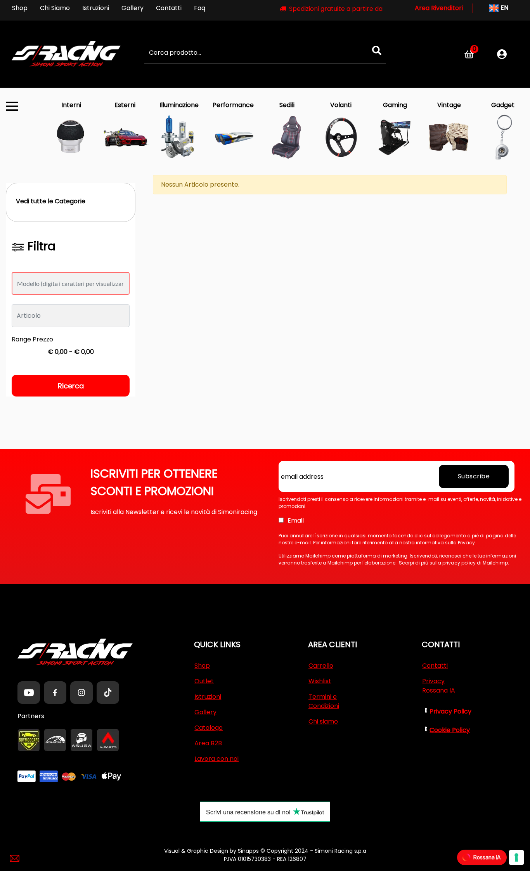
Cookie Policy (450, 730)
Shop (20, 7)
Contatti (169, 7)
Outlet (204, 681)
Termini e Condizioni (323, 701)
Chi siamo (323, 721)
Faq (199, 7)
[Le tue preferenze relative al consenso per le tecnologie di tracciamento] (516, 857)
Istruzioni (95, 7)
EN (503, 7)
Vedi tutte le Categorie (50, 201)
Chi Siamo (55, 7)
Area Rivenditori (439, 7)
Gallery (132, 7)
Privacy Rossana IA (438, 686)
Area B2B (208, 743)
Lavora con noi (216, 758)
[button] (376, 50)
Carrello (320, 665)
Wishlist (319, 681)
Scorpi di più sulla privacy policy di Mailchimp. (454, 562)
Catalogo (208, 727)
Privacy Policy (450, 711)
